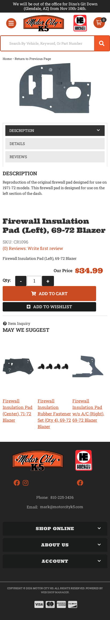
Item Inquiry (19, 323)
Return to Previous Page (33, 58)
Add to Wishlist (52, 306)
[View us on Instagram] (25, 483)
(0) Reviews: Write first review (33, 248)
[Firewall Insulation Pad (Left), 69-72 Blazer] (55, 88)
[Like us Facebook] (17, 483)
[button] (55, 43)
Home (7, 58)
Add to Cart (53, 293)
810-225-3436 (62, 497)
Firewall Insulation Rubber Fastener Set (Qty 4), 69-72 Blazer (54, 413)
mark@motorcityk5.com (61, 507)
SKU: (7, 242)
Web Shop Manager (55, 592)
